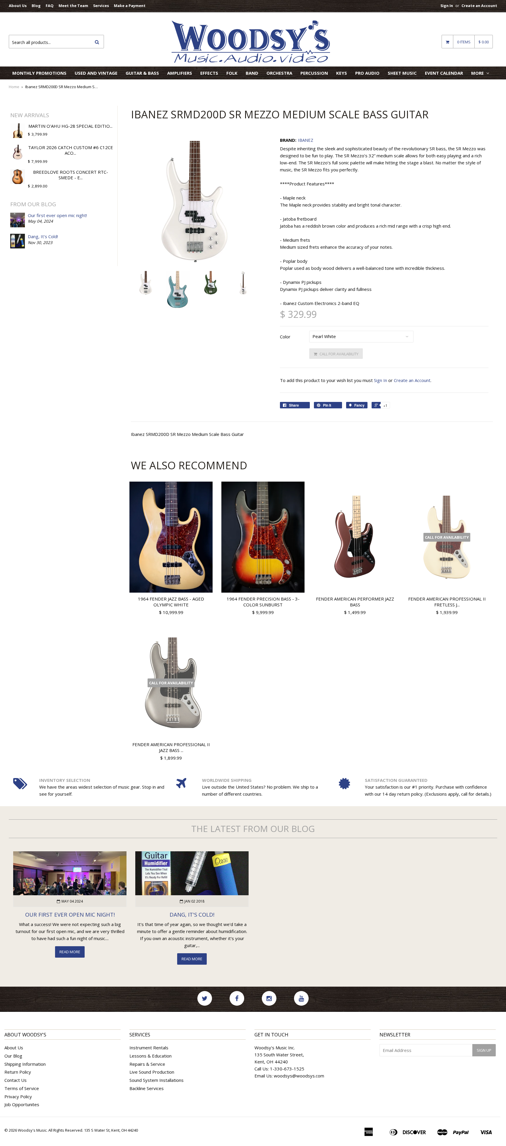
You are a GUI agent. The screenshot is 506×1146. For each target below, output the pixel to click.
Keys (341, 73)
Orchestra (279, 73)
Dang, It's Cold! (43, 236)
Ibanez (305, 140)
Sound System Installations (156, 1080)
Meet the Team (73, 5)
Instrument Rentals (148, 1047)
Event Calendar (444, 73)
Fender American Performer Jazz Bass (355, 602)
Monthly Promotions (39, 73)
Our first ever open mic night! (57, 215)
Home (14, 86)
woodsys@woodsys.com (299, 1076)
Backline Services (146, 1088)
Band (252, 73)
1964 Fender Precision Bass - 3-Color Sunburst (263, 602)
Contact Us (15, 1080)
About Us (18, 5)
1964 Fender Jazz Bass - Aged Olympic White (171, 602)
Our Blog (13, 1056)
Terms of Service (21, 1088)
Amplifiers (179, 73)
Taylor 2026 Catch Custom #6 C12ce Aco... (70, 150)
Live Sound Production (151, 1072)
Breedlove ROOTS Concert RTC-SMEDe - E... (70, 175)
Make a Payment (130, 5)
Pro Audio (367, 73)
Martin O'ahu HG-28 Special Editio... (70, 126)
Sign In (446, 5)
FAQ (50, 5)
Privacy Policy (18, 1096)
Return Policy (17, 1072)
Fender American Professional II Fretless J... (447, 602)
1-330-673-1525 (287, 1069)
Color (285, 337)
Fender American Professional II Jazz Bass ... (171, 747)
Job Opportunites (21, 1104)
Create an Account (479, 5)
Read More (69, 951)
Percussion (314, 73)
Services (101, 5)
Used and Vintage (96, 73)
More (478, 73)
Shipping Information (25, 1064)
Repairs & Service (147, 1064)
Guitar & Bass (142, 73)
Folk (231, 73)
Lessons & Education (150, 1056)
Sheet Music (402, 73)
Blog (36, 5)
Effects (209, 73)
